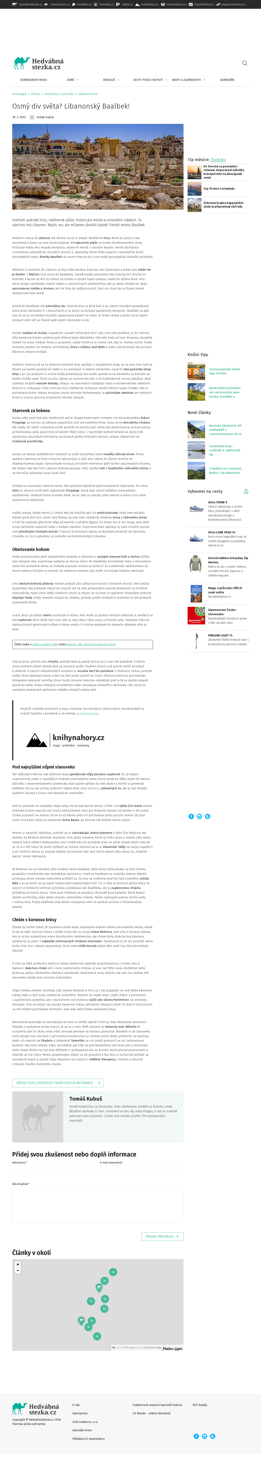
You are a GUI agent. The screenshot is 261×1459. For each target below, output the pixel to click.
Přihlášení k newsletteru (88, 1439)
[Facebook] (191, 816)
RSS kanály (200, 1405)
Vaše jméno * (19, 1162)
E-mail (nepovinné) (111, 1162)
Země (70, 80)
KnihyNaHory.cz (88, 713)
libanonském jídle (45, 644)
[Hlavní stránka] (36, 63)
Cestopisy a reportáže (59, 94)
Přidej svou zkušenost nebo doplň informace (55, 1083)
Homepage (19, 94)
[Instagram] (199, 816)
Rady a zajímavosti (186, 80)
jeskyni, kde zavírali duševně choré (91, 644)
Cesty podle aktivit (148, 80)
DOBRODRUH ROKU (33, 80)
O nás (76, 1405)
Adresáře (227, 80)
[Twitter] (207, 816)
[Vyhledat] (245, 63)
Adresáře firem (82, 1430)
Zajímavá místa (87, 94)
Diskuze (109, 80)
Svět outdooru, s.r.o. (85, 1422)
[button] (81, 1321)
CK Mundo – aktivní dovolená (151, 1413)
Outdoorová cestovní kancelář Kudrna (157, 1405)
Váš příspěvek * (21, 1183)
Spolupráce (80, 1413)
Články (35, 94)
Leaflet (118, 1347)
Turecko (218, 159)
